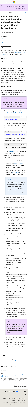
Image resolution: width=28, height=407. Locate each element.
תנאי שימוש (6, 402)
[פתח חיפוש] (5, 2)
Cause (3, 41)
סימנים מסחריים (21, 405)
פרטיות (14, 400)
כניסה (2, 2)
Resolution (5, 42)
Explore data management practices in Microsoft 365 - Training (13, 375)
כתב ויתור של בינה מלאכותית (18, 398)
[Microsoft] (14, 2)
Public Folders (8, 12)
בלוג (24, 400)
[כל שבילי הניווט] (2, 12)
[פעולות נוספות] (25, 12)
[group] (15, 134)
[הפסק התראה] (2, 6)
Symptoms (5, 39)
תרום (19, 400)
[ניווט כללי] (26, 2)
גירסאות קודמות (6, 398)
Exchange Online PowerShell (14, 113)
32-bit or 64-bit (18, 163)
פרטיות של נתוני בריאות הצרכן (18, 402)
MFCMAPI (11, 151)
